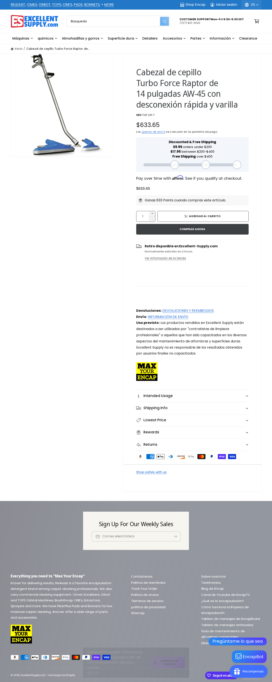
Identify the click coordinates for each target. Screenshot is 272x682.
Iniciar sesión (226, 4)
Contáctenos (142, 576)
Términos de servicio (147, 601)
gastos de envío (153, 132)
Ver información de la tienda (165, 258)
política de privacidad (148, 607)
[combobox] (118, 21)
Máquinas (20, 38)
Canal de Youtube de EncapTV (225, 594)
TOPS (56, 4)
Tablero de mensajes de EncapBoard (230, 619)
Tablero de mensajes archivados (227, 625)
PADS (78, 4)
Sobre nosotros (213, 576)
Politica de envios (145, 594)
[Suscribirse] (175, 537)
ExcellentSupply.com (33, 675)
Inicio (19, 49)
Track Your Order (144, 588)
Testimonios (211, 582)
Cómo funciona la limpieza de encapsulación (225, 610)
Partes (195, 38)
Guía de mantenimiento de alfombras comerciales (223, 634)
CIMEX (32, 4)
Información (220, 38)
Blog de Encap (212, 588)
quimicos (46, 38)
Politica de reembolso (148, 582)
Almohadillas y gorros (80, 38)
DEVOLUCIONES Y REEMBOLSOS (188, 310)
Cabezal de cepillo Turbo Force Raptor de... (58, 49)
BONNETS (92, 4)
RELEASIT (18, 4)
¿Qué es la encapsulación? (222, 601)
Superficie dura (121, 38)
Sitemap (138, 613)
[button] (22, 38)
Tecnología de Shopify (61, 675)
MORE (109, 4)
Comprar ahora (192, 229)
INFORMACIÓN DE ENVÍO (168, 316)
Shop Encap (195, 4)
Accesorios (172, 38)
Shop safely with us (151, 472)
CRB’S (67, 4)
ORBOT (45, 4)
